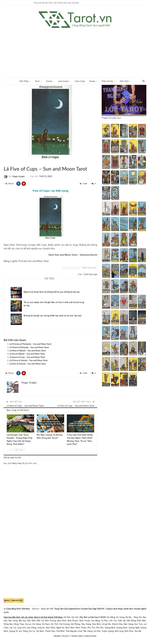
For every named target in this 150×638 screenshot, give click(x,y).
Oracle (49, 81)
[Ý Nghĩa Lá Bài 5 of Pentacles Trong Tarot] (142, 349)
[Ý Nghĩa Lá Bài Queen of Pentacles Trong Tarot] (124, 380)
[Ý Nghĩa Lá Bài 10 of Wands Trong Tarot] (142, 224)
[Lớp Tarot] (124, 100)
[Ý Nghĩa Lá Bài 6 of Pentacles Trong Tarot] (106, 364)
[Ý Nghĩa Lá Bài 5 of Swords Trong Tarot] (142, 302)
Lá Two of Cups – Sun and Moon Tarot (75, 406)
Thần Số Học (107, 81)
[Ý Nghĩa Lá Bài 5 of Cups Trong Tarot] (142, 255)
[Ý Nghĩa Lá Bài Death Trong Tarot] (133, 162)
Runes (92, 81)
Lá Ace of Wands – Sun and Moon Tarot (27, 354)
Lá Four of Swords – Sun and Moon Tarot (28, 364)
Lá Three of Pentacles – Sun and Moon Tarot (29, 348)
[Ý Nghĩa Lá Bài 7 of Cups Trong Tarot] (115, 271)
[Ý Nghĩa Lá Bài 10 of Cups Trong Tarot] (142, 271)
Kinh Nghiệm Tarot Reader (8, 414)
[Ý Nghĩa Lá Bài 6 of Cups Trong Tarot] (106, 271)
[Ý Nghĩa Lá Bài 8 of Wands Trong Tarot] (124, 224)
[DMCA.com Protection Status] (13, 601)
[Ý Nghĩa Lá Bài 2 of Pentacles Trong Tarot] (115, 349)
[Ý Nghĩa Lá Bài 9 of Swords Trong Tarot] (133, 317)
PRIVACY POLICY (61, 636)
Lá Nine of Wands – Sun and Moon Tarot (28, 351)
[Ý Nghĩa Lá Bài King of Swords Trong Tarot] (133, 333)
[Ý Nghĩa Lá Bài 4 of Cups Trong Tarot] (133, 255)
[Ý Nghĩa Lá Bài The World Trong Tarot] (115, 193)
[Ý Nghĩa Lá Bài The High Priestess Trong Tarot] (124, 131)
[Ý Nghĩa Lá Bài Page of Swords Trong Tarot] (106, 333)
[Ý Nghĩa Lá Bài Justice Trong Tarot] (115, 162)
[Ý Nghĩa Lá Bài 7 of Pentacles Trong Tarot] (115, 364)
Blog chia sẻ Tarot (68, 414)
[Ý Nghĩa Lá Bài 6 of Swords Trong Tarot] (106, 317)
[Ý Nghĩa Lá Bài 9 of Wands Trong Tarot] (133, 224)
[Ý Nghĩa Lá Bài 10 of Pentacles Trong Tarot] (142, 364)
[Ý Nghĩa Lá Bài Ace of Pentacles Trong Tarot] (106, 349)
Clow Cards (80, 81)
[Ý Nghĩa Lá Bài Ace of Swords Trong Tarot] (106, 302)
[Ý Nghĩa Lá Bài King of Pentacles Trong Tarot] (133, 380)
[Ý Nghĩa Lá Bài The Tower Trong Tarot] (115, 177)
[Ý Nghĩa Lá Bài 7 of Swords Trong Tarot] (115, 317)
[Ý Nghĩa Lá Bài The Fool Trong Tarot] (106, 131)
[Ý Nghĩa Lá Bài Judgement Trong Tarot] (106, 193)
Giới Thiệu (24, 81)
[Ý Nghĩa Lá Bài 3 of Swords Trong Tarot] (124, 302)
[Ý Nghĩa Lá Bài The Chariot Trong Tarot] (124, 146)
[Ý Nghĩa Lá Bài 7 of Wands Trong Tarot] (115, 224)
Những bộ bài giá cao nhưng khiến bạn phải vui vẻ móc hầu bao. (53, 316)
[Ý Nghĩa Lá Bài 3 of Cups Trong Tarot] (124, 255)
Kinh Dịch (124, 81)
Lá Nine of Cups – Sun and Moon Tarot (25, 406)
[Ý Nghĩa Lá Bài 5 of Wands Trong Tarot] (142, 209)
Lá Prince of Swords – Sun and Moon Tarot (29, 361)
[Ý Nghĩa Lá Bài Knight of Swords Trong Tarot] (115, 333)
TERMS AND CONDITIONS (83, 636)
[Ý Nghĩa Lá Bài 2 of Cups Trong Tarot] (115, 255)
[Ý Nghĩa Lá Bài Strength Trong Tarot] (133, 146)
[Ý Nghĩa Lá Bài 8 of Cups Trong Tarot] (124, 271)
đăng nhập (17, 463)
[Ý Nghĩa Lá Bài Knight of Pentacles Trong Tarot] (115, 380)
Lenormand (63, 81)
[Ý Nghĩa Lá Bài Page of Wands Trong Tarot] (106, 240)
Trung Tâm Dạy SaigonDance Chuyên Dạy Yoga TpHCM (79, 609)
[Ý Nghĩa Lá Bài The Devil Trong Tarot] (106, 177)
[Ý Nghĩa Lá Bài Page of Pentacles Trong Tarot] (106, 380)
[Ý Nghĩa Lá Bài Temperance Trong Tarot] (142, 162)
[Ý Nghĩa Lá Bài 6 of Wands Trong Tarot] (106, 224)
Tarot (37, 81)
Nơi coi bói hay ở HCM (94, 617)
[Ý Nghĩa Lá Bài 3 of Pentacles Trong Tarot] (124, 349)
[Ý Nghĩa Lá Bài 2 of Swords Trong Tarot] (115, 302)
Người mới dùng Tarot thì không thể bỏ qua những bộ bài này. (52, 292)
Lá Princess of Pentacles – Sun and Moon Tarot (30, 344)
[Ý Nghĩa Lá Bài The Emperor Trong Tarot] (142, 131)
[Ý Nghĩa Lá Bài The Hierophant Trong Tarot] (106, 146)
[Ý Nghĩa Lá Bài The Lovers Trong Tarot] (115, 146)
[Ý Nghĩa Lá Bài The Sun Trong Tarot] (142, 177)
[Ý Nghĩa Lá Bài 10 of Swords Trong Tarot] (142, 317)
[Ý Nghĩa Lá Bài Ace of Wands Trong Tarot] (106, 209)
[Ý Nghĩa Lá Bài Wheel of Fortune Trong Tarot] (106, 162)
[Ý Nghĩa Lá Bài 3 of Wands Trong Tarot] (124, 209)
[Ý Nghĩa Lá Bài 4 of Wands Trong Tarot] (133, 209)
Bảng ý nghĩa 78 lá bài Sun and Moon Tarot (26, 261)
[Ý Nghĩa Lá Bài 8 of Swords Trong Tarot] (124, 317)
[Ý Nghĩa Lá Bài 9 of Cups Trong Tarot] (133, 271)
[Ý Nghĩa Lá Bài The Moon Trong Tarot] (133, 177)
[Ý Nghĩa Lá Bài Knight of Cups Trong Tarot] (115, 286)
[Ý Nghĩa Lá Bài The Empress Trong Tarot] (133, 131)
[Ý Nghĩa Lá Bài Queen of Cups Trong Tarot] (124, 286)
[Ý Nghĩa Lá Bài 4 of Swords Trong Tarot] (133, 302)
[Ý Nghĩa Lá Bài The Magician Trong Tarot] (115, 131)
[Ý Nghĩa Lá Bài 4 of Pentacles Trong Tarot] (133, 349)
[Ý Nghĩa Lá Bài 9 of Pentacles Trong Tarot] (133, 364)
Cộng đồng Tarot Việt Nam (18, 609)
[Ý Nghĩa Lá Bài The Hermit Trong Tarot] (142, 146)
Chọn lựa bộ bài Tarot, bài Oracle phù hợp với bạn (56, 3)
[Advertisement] (75, 49)
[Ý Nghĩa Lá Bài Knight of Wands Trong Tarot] (115, 240)
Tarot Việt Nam (38, 414)
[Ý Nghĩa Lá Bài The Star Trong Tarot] (124, 177)
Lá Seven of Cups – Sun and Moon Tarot (27, 357)
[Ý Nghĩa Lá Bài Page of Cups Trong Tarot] (106, 286)
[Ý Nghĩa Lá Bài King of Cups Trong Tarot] (133, 286)
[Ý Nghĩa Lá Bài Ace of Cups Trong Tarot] (106, 255)
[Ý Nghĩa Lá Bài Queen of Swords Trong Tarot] (124, 333)
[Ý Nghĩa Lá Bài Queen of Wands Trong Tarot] (124, 240)
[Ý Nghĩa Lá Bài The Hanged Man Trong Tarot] (124, 162)
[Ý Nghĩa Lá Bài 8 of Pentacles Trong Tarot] (124, 364)
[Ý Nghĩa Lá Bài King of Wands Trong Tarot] (133, 240)
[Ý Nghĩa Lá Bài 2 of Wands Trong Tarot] (115, 209)
